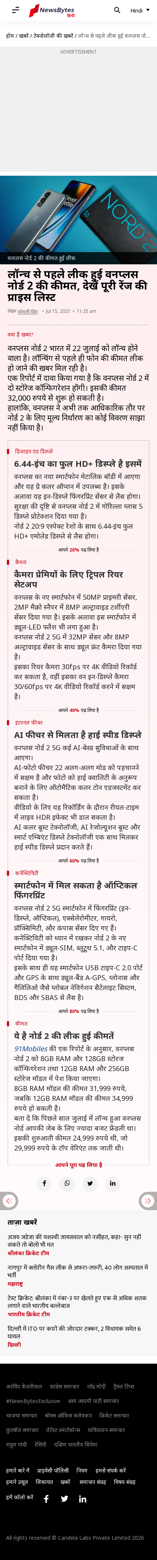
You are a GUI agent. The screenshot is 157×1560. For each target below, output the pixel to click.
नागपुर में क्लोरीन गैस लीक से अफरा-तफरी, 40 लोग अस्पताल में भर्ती (78, 1272)
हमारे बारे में (18, 1470)
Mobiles (34, 1048)
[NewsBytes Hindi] (52, 11)
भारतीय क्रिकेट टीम (29, 1314)
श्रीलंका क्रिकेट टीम (28, 1253)
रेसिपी (40, 1444)
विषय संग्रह (125, 1482)
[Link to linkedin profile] (83, 1499)
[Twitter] (90, 1184)
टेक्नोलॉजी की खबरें (53, 35)
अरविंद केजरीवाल (24, 1386)
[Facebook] (44, 1184)
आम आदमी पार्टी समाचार (93, 1401)
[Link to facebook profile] (46, 1499)
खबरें (24, 35)
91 (18, 1048)
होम (10, 35)
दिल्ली (14, 1345)
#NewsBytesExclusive (33, 1401)
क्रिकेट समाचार (114, 1415)
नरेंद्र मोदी (96, 1386)
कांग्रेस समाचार (64, 1386)
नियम (82, 1470)
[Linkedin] (112, 1184)
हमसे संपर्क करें (111, 1470)
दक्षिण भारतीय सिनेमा (76, 1444)
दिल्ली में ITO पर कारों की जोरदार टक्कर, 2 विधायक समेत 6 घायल (74, 1333)
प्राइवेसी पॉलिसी (53, 1470)
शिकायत (44, 1482)
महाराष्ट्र (15, 1283)
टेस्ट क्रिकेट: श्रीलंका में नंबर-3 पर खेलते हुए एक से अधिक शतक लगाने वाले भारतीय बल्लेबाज (77, 1302)
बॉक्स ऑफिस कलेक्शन (68, 1415)
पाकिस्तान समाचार (106, 1430)
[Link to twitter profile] (64, 1499)
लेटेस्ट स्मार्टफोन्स (63, 1430)
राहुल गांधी (16, 1444)
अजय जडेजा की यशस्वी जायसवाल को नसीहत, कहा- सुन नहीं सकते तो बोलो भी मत (74, 1241)
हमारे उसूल (17, 1482)
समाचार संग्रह (93, 1482)
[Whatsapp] (67, 1184)
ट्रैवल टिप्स (124, 1386)
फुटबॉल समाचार (22, 1430)
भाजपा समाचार (21, 1415)
